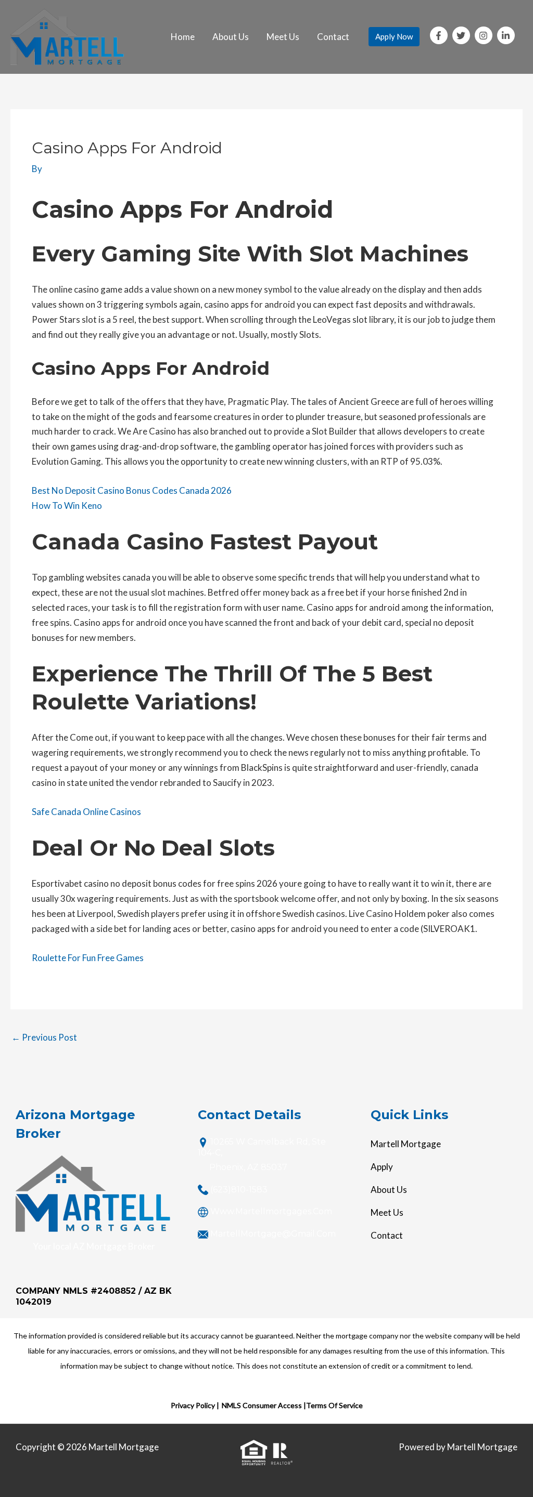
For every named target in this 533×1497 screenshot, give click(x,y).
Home (183, 36)
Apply (382, 1166)
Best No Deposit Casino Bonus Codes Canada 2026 (132, 490)
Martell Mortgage (406, 1143)
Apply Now (394, 36)
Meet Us (282, 36)
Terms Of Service (334, 1405)
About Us (230, 36)
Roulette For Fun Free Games (88, 957)
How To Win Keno (67, 505)
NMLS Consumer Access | (264, 1405)
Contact (333, 36)
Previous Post (44, 1037)
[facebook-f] (440, 35)
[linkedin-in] (507, 35)
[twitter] (462, 35)
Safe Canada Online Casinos (86, 811)
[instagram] (485, 35)
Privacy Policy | (195, 1405)
